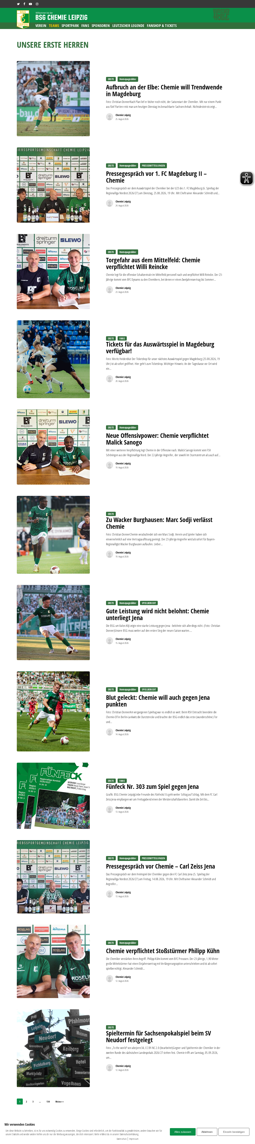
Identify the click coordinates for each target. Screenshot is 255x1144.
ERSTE (111, 79)
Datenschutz (122, 1138)
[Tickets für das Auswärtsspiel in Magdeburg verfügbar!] (53, 359)
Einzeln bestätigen (234, 1131)
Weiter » (59, 1101)
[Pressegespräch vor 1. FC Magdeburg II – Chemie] (53, 185)
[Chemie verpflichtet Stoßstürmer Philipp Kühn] (53, 961)
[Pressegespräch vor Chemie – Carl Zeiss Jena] (53, 876)
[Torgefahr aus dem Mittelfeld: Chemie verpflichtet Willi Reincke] (53, 271)
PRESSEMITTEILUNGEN (153, 165)
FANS (122, 338)
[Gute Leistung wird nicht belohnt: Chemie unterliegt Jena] (53, 622)
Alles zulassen (182, 1131)
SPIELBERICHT (149, 603)
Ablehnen (207, 1131)
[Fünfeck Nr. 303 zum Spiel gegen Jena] (53, 796)
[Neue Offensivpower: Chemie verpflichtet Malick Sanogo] (53, 447)
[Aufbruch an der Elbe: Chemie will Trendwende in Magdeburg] (53, 98)
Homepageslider (127, 79)
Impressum (134, 1138)
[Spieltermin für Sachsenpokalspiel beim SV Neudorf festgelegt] (53, 1048)
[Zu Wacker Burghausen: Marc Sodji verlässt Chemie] (53, 535)
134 (48, 1101)
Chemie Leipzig (123, 115)
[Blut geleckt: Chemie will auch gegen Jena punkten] (53, 711)
